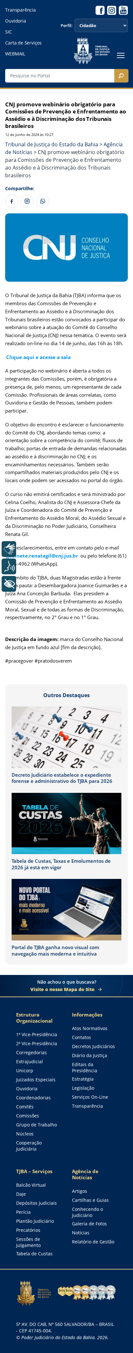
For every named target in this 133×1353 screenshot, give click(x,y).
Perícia (23, 1212)
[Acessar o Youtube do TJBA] (123, 10)
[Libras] (9, 549)
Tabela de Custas (34, 1254)
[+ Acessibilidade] (9, 584)
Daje (21, 1194)
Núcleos (25, 1134)
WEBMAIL (15, 54)
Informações (87, 1015)
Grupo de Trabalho (36, 1125)
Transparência (20, 10)
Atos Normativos (89, 1028)
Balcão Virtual (31, 1185)
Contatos (81, 1037)
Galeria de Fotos (89, 1224)
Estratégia (83, 1079)
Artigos (79, 1191)
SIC (8, 32)
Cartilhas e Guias (90, 1200)
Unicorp (24, 1070)
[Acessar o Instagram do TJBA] (111, 10)
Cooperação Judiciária (29, 1146)
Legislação (83, 1088)
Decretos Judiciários (93, 1046)
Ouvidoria (15, 21)
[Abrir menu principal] (121, 55)
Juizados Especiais (36, 1079)
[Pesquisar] (121, 76)
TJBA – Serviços (34, 1171)
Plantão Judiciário (35, 1221)
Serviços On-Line (90, 1097)
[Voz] (9, 566)
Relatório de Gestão (93, 1242)
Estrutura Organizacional (34, 1018)
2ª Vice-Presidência (36, 1043)
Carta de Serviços (23, 43)
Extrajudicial (29, 1061)
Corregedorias (31, 1052)
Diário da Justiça (89, 1055)
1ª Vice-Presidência (36, 1034)
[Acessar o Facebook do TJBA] (100, 10)
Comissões (27, 1116)
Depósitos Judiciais (36, 1203)
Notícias (80, 1233)
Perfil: (67, 26)
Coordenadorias (33, 1098)
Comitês (25, 1107)
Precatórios (28, 1230)
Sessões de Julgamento (28, 1242)
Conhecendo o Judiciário (87, 1212)
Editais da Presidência (84, 1067)
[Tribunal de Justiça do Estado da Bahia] (91, 50)
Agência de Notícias (85, 1174)
